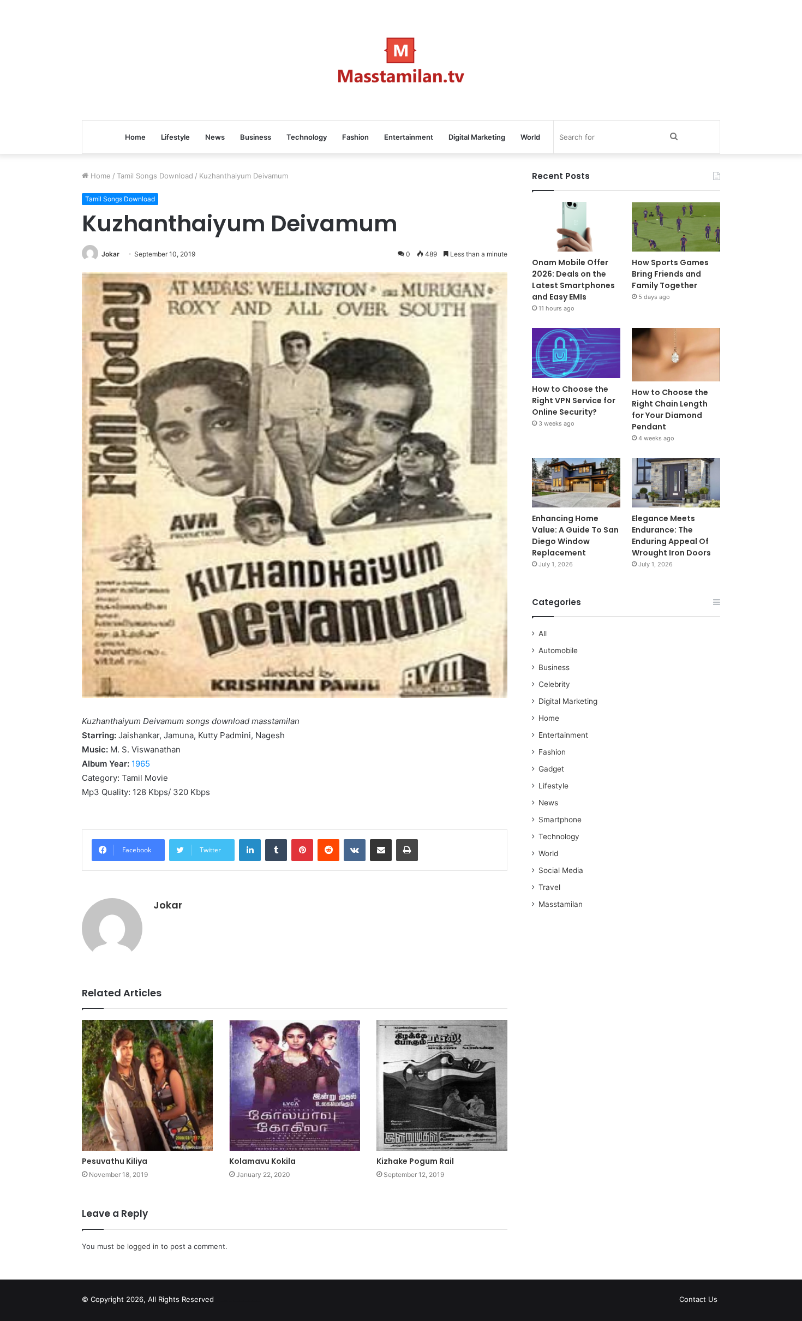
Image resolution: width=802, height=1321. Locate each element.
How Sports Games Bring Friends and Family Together (670, 274)
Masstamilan (560, 904)
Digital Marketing (476, 137)
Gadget (551, 768)
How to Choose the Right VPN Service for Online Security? (573, 400)
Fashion (355, 137)
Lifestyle (175, 137)
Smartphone (560, 819)
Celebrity (554, 684)
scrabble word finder (229, 1301)
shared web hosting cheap (249, 1301)
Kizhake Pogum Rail (415, 1161)
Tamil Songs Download (155, 175)
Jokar (110, 254)
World (530, 137)
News (215, 137)
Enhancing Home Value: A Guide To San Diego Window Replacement (575, 535)
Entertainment (408, 137)
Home (135, 137)
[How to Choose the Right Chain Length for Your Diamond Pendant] (676, 354)
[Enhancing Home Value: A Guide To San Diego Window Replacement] (576, 482)
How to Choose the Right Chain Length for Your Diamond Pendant (670, 409)
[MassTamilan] (401, 60)
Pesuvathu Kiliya (114, 1161)
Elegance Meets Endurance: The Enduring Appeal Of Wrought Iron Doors (671, 535)
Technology (306, 137)
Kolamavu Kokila (262, 1161)
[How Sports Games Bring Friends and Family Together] (676, 227)
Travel (549, 887)
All (542, 633)
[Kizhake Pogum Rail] (441, 1085)
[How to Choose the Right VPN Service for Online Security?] (576, 353)
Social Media (560, 870)
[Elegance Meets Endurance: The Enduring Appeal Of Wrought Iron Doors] (676, 482)
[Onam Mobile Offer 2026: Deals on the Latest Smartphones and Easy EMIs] (576, 227)
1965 (140, 763)
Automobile (558, 650)
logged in (143, 1246)
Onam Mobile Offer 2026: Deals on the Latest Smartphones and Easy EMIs (573, 279)
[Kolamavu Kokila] (294, 1085)
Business (255, 137)
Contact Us (698, 1299)
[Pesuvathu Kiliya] (147, 1085)
